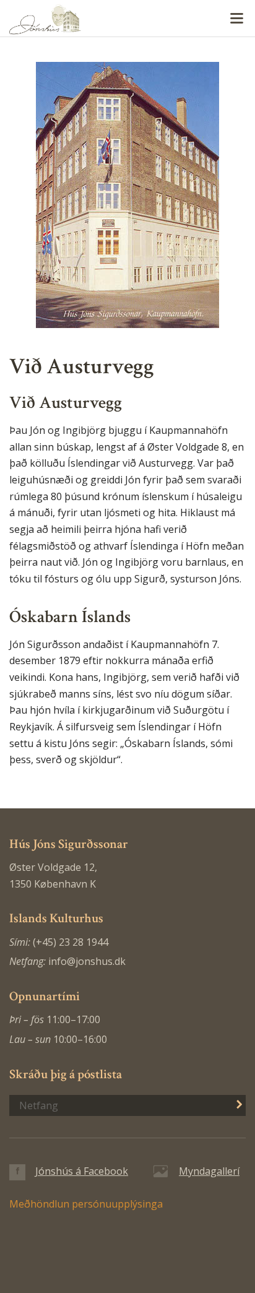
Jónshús (127, 19)
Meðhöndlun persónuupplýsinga (86, 1204)
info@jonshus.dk (87, 961)
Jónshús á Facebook (81, 1171)
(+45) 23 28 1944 (70, 942)
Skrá (232, 1104)
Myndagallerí (209, 1171)
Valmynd (236, 18)
